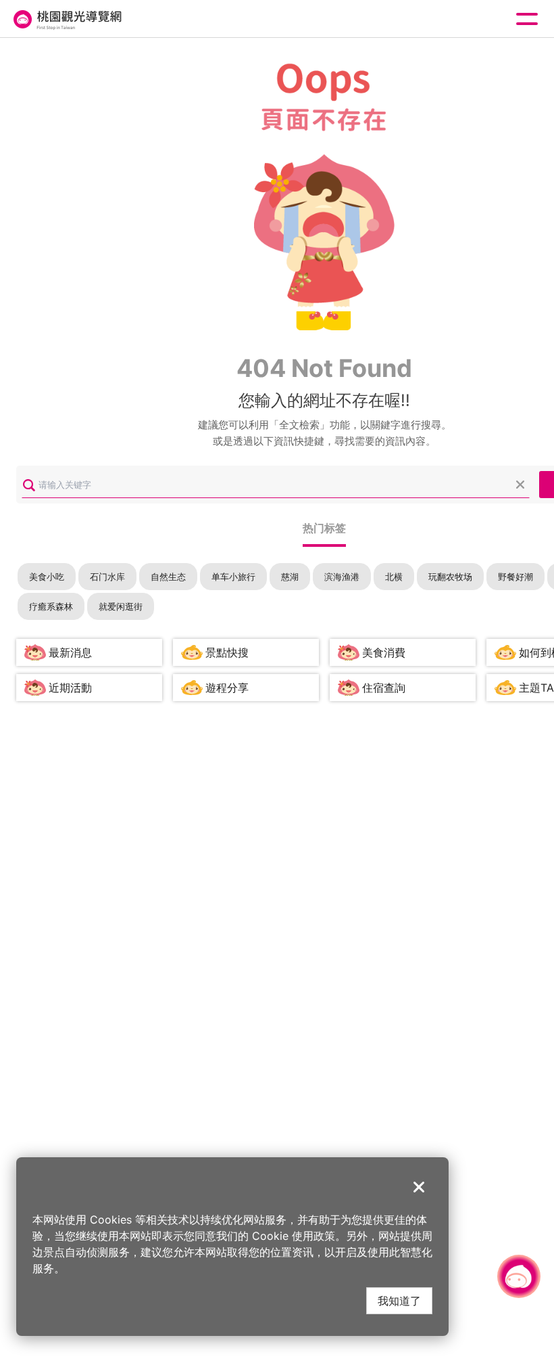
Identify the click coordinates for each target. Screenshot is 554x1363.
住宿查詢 (383, 687)
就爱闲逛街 (121, 606)
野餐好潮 (515, 576)
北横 (394, 576)
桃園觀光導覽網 (66, 19)
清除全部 (520, 484)
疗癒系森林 (51, 606)
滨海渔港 (341, 576)
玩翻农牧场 (450, 576)
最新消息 (70, 652)
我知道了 (399, 1300)
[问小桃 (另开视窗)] (518, 1276)
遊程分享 (227, 687)
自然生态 (168, 576)
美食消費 (383, 652)
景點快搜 (227, 652)
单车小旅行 (233, 576)
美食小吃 (46, 576)
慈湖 (290, 576)
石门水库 (107, 576)
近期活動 (70, 687)
